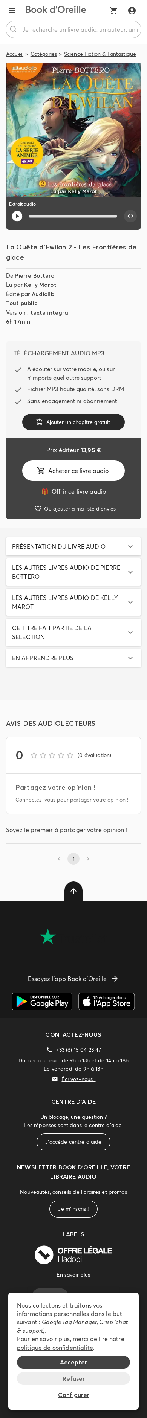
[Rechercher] (14, 29)
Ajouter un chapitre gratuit (78, 422)
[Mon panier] (114, 11)
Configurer (73, 1394)
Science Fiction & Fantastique (100, 53)
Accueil (14, 53)
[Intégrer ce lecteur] (130, 216)
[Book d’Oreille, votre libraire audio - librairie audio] (56, 10)
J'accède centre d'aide (73, 1141)
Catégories (44, 53)
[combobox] (73, 29)
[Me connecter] (132, 11)
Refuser (74, 1378)
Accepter (73, 1362)
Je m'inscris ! (73, 1208)
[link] (73, 491)
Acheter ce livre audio (78, 470)
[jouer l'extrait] (17, 216)
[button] (73, 546)
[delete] (73, 891)
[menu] (12, 11)
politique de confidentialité (55, 1347)
